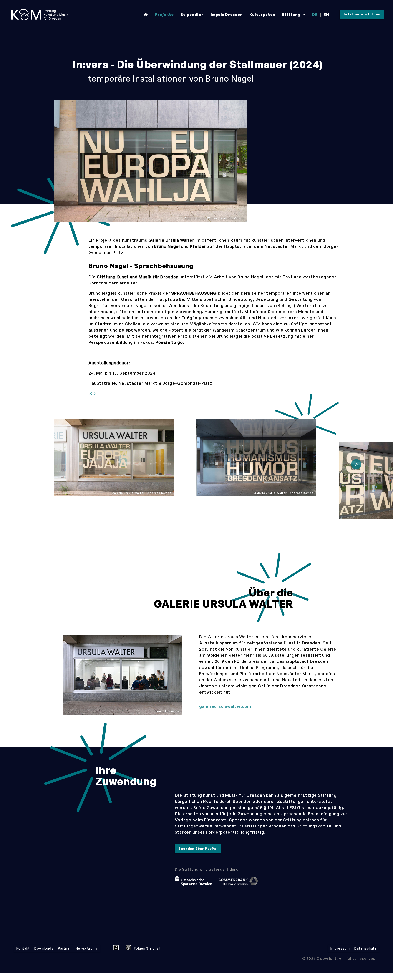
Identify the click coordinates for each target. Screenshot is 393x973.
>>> (92, 393)
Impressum (340, 948)
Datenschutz (365, 948)
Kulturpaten (262, 14)
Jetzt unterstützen (361, 14)
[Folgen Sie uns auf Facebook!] (117, 948)
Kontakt (23, 948)
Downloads (43, 948)
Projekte (164, 14)
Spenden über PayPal (198, 848)
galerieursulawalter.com (225, 706)
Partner (64, 948)
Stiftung (294, 14)
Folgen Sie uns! (146, 948)
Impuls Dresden (227, 14)
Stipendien (192, 14)
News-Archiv (86, 948)
